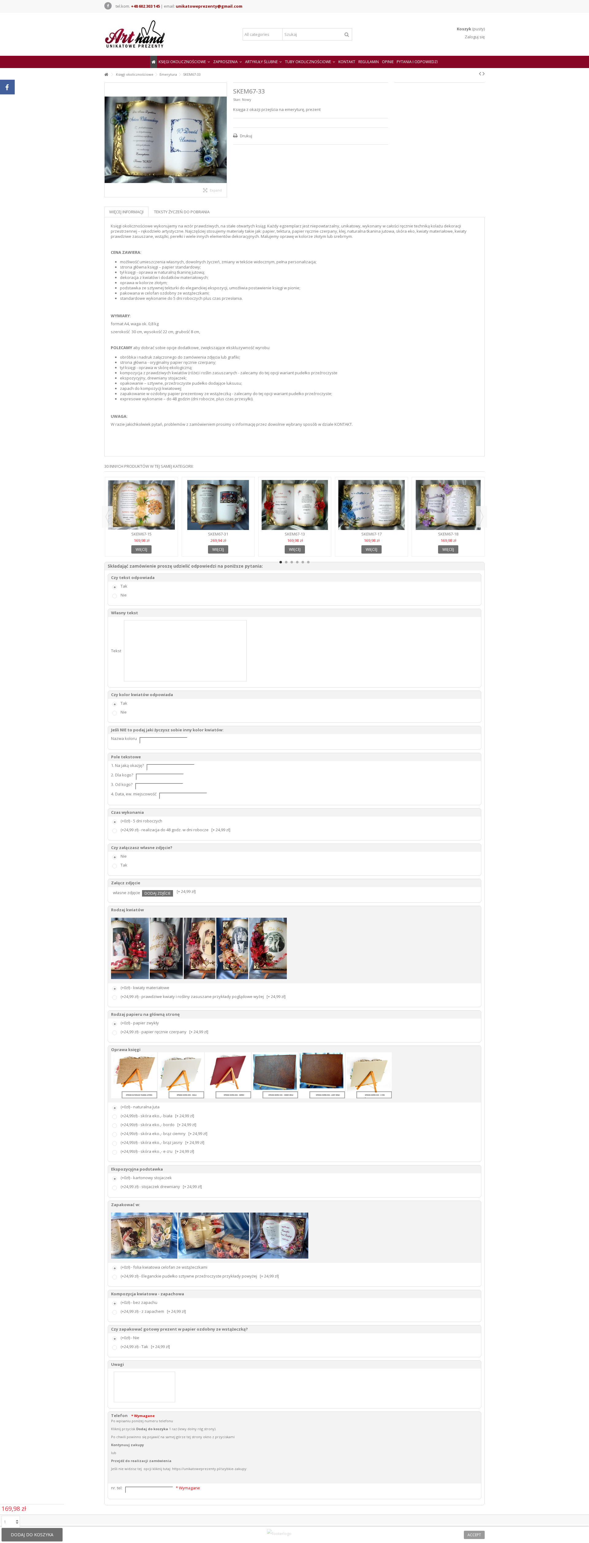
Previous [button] (107, 517)
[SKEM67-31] (218, 505)
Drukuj (245, 136)
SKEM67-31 (218, 534)
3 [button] (292, 562)
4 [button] (297, 562)
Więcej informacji (126, 212)
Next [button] (481, 517)
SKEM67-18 (448, 534)
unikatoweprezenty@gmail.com (209, 6)
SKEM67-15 (141, 534)
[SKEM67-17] (371, 505)
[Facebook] (108, 6)
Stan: (237, 99)
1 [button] (280, 562)
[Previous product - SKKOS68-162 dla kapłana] (480, 73)
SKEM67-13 (295, 534)
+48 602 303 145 (145, 6)
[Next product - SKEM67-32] (484, 73)
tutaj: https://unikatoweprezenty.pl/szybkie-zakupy (204, 1468)
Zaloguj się (474, 37)
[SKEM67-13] (294, 505)
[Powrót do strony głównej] (106, 74)
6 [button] (308, 562)
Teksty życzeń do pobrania (182, 212)
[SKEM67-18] (448, 505)
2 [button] (286, 562)
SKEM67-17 (371, 534)
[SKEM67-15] (141, 505)
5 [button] (303, 562)
